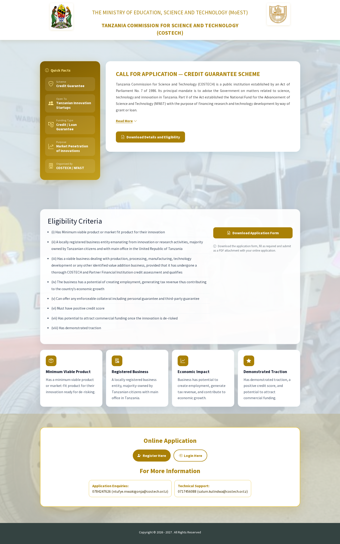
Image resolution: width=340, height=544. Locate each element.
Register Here (154, 455)
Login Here (193, 455)
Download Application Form (255, 233)
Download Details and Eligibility (153, 137)
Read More (124, 121)
